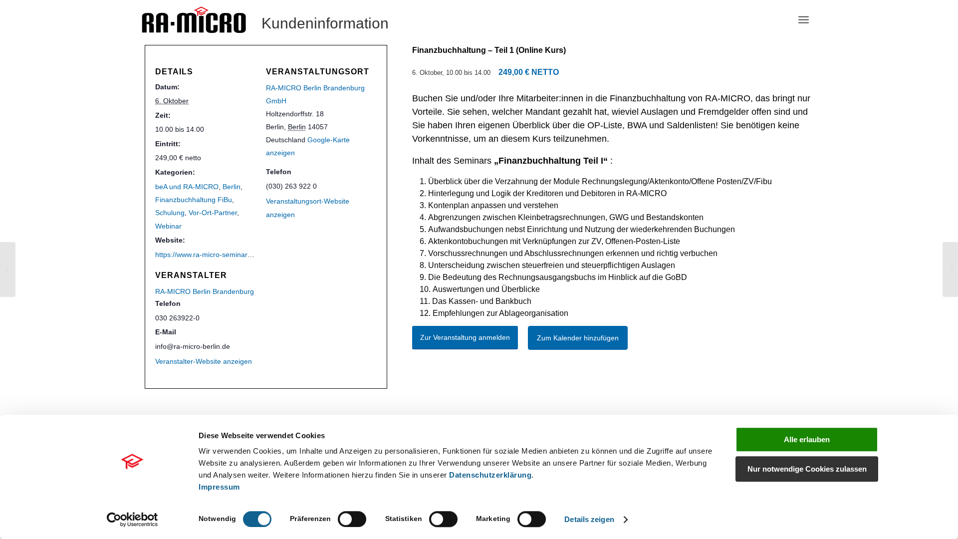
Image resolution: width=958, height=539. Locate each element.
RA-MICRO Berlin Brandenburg (204, 291)
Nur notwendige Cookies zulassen (807, 469)
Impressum (219, 487)
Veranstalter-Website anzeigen (203, 361)
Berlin (231, 187)
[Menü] (803, 20)
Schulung (170, 213)
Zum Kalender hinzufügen (578, 338)
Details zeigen (589, 519)
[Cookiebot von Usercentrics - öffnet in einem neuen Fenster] (132, 519)
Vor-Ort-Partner (213, 213)
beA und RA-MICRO (187, 187)
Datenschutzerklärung (490, 475)
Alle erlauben (807, 439)
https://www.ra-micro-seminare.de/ (209, 255)
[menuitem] (803, 20)
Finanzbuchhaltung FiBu (193, 200)
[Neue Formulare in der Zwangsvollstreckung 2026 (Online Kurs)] (7, 269)
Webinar (168, 226)
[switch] (352, 519)
